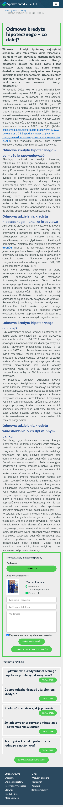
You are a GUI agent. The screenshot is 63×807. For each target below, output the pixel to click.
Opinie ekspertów (14, 781)
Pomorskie (33, 586)
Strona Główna (12, 773)
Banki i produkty (40, 789)
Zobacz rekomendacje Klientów (31, 649)
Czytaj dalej (48, 680)
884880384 (31, 568)
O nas (34, 773)
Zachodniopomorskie (38, 589)
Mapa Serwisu (12, 797)
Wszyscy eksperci (40, 777)
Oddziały (9, 777)
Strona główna (11, 10)
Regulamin (37, 781)
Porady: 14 (33, 593)
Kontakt (36, 785)
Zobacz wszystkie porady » (31, 760)
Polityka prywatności (15, 785)
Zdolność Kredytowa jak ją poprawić (29, 708)
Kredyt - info (11, 793)
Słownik (9, 789)
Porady (23, 10)
